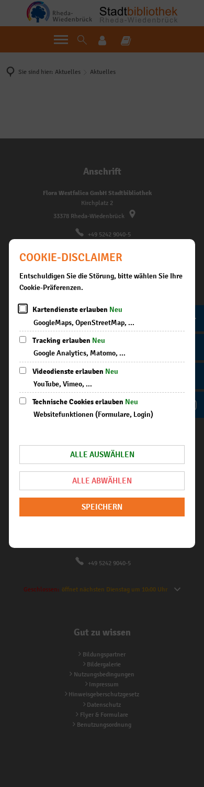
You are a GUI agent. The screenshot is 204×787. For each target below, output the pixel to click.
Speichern (102, 507)
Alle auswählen (102, 454)
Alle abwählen (102, 481)
